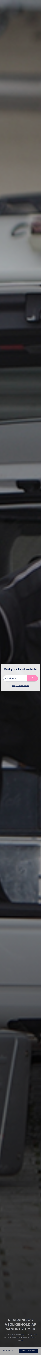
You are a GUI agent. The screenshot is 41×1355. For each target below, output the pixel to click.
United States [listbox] (10, 678)
